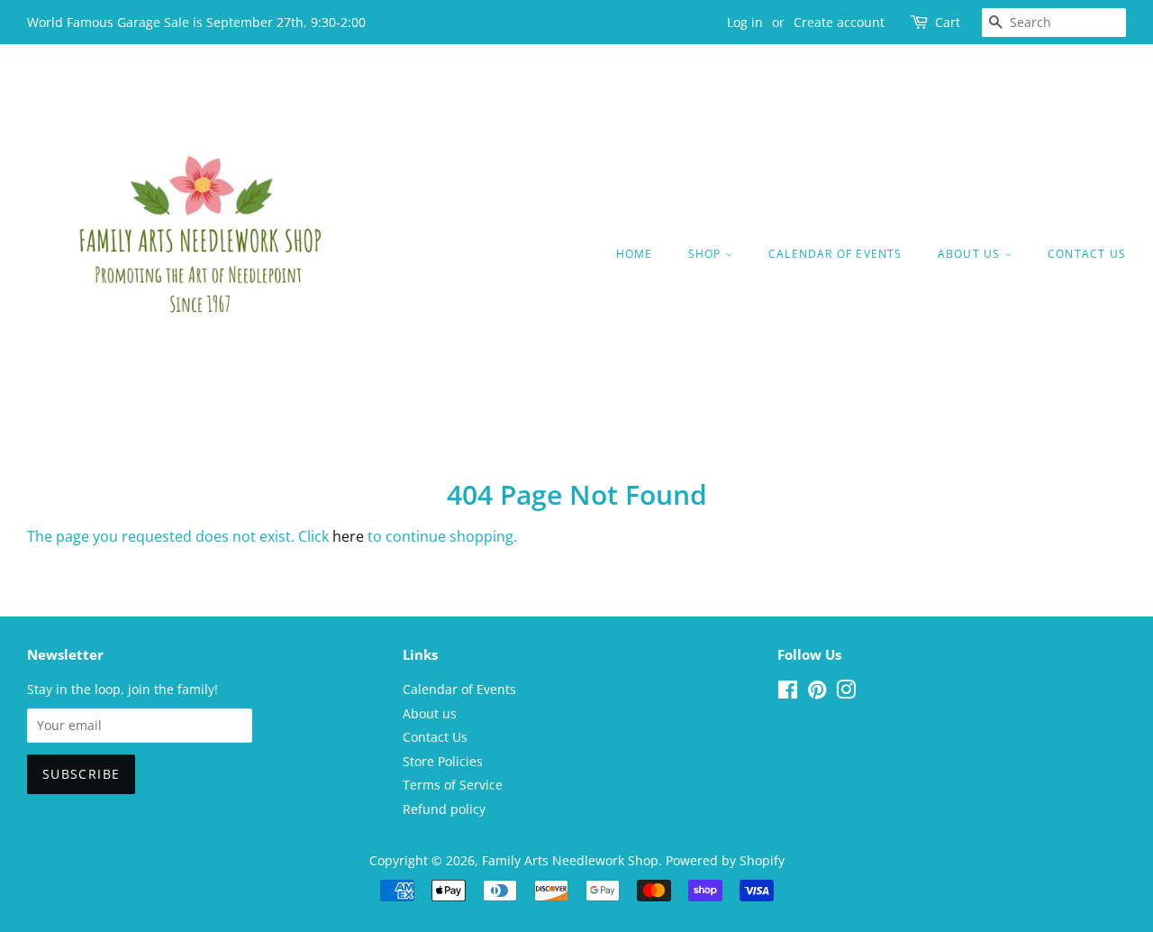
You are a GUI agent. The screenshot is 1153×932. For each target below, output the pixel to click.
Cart (947, 22)
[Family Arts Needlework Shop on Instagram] (846, 692)
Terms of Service (453, 784)
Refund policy (444, 809)
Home (634, 253)
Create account (839, 22)
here (348, 536)
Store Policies (443, 761)
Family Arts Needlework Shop (570, 860)
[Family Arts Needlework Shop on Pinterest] (817, 692)
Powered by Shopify (725, 860)
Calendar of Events (835, 253)
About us (971, 253)
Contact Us (1087, 253)
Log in (745, 22)
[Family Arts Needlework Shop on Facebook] (787, 692)
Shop (706, 253)
